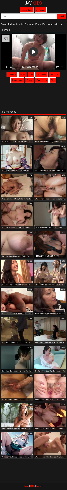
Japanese (41, 74)
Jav (34, 3)
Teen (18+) (42, 80)
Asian (22, 74)
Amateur (12, 74)
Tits (53, 80)
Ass (31, 74)
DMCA (32, 486)
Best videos (27, 10)
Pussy (29, 80)
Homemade (17, 80)
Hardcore (54, 74)
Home (26, 486)
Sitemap (39, 486)
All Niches (40, 10)
